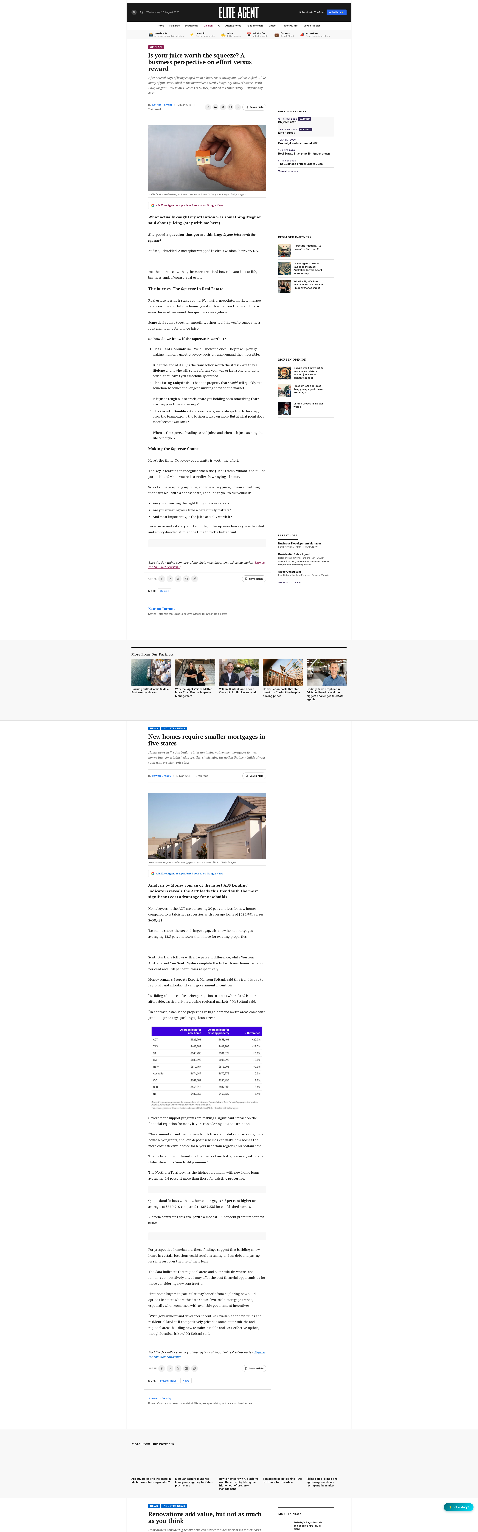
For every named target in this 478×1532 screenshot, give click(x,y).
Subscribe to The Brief (311, 12)
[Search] (142, 12)
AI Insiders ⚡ (336, 12)
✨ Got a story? (458, 1507)
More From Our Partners (152, 654)
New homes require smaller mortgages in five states (206, 740)
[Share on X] (223, 107)
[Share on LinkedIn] (215, 107)
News (160, 25)
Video (272, 25)
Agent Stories (233, 25)
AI (219, 25)
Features (174, 25)
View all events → (288, 171)
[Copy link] (238, 107)
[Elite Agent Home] (239, 12)
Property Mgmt (289, 25)
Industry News (174, 728)
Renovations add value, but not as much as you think (205, 1517)
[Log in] (134, 12)
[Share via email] (230, 107)
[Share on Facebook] (208, 107)
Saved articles (312, 25)
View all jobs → (289, 582)
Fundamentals (254, 25)
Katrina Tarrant (162, 104)
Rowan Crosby (161, 775)
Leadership (191, 25)
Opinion (208, 25)
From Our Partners (294, 237)
